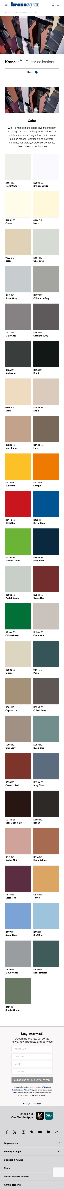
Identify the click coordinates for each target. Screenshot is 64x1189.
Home (7, 12)
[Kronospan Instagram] (23, 1132)
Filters (32, 72)
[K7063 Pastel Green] (18, 579)
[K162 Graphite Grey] (46, 316)
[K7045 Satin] (46, 391)
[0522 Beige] (18, 242)
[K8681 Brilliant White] (46, 167)
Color (32, 12)
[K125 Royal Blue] (46, 504)
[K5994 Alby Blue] (46, 766)
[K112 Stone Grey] (18, 279)
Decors (15, 12)
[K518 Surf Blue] (46, 916)
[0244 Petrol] (46, 654)
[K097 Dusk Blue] (46, 728)
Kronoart (23, 12)
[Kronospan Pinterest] (31, 1132)
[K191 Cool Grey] (46, 242)
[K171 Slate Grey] (18, 316)
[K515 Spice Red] (18, 878)
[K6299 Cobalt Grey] (46, 691)
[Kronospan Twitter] (14, 1132)
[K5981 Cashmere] (46, 616)
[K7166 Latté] (46, 429)
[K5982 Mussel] (18, 654)
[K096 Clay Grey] (18, 728)
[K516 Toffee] (46, 878)
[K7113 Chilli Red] (18, 504)
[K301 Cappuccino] (18, 691)
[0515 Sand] (18, 391)
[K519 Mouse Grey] (18, 953)
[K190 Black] (46, 354)
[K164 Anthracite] (18, 354)
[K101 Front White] (18, 167)
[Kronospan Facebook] (7, 1132)
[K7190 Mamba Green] (18, 541)
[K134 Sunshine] (18, 466)
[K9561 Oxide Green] (18, 616)
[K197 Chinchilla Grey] (46, 279)
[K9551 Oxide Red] (46, 579)
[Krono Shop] (57, 4)
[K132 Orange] (46, 466)
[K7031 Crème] (18, 204)
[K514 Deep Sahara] (46, 841)
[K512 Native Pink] (18, 841)
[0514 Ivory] (46, 204)
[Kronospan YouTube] (40, 1132)
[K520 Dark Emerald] (46, 953)
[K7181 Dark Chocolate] (18, 803)
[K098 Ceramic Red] (18, 766)
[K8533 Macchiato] (18, 429)
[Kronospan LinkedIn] (48, 1132)
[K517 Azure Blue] (18, 916)
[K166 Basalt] (46, 803)
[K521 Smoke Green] (18, 991)
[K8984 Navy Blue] (46, 541)
